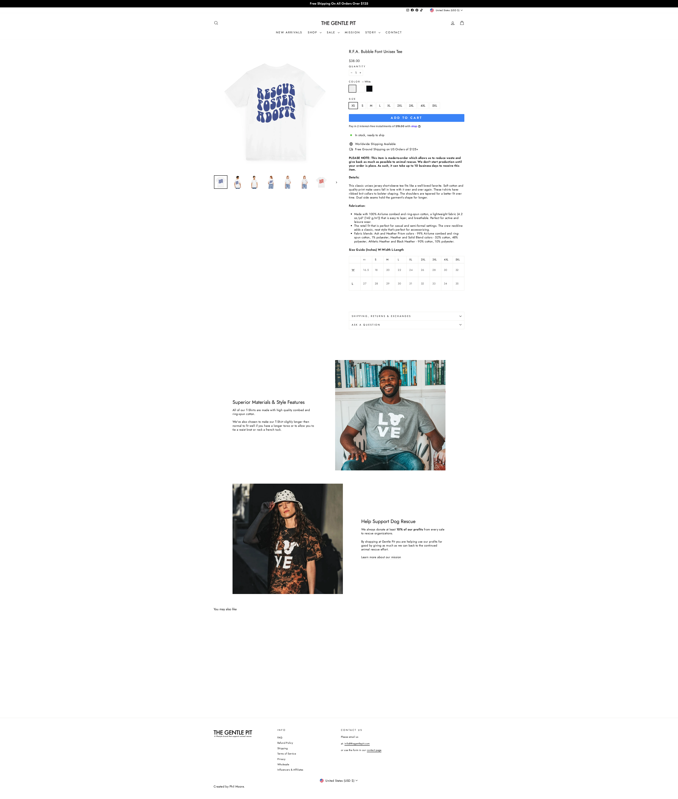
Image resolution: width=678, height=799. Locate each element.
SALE (332, 32)
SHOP (313, 32)
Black (369, 88)
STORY (371, 32)
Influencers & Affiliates (290, 769)
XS (353, 105)
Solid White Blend (360, 88)
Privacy (281, 759)
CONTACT (394, 32)
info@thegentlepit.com (357, 743)
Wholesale (283, 764)
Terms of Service (286, 753)
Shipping (282, 748)
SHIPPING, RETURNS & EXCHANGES (381, 316)
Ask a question (366, 324)
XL (389, 105)
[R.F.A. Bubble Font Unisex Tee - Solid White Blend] (220, 692)
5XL (434, 105)
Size (352, 99)
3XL (411, 105)
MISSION (352, 32)
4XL (423, 105)
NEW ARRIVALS (289, 32)
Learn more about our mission (381, 557)
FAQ (279, 737)
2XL (399, 105)
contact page (374, 750)
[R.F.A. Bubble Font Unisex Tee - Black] (225, 692)
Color (360, 81)
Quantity (357, 66)
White (352, 88)
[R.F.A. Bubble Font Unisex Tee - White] (216, 692)
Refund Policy (285, 743)
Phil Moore (237, 786)
